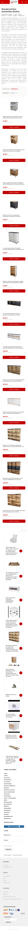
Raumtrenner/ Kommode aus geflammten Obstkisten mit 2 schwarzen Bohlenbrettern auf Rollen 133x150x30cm (13, 446)
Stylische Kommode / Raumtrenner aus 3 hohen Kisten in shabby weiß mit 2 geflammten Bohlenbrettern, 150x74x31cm (13, 412)
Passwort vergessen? (8, 855)
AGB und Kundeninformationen (9, 896)
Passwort (6, 840)
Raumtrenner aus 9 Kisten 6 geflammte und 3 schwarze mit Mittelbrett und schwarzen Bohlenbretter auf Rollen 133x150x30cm (13, 479)
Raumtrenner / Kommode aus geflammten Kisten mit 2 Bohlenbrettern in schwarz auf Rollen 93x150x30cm (13, 380)
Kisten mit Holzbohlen (9, 792)
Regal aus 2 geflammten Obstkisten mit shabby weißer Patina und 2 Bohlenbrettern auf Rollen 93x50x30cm (13, 282)
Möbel (6, 5)
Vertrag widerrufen (6, 882)
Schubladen (7, 812)
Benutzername (7, 834)
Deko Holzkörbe (8, 783)
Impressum (5, 894)
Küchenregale (7, 796)
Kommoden (7, 794)
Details (14, 127)
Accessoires (7, 777)
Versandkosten (6, 865)
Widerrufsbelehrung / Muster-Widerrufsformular (12, 899)
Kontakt (4, 880)
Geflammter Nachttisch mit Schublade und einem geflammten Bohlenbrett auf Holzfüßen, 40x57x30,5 (14, 150)
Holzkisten (6, 787)
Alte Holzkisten (7, 779)
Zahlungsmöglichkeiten (7, 867)
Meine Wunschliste (14, 826)
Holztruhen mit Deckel (9, 789)
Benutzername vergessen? (17, 855)
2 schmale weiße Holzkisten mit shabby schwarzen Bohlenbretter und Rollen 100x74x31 (13, 249)
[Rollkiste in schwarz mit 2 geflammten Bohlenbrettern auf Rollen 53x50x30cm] (14, 205)
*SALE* (5, 773)
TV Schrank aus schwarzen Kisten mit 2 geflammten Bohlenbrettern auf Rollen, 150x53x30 (11, 314)
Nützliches (6, 806)
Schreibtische (7, 810)
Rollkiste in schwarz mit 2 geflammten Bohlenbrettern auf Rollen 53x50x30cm (12, 216)
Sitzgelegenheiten (8, 816)
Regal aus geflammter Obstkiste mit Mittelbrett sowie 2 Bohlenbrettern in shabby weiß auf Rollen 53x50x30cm (14, 183)
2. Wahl (5, 775)
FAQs (4, 878)
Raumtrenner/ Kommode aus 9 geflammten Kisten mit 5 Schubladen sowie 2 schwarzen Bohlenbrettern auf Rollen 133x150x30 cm (14, 511)
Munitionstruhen (8, 802)
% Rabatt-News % (8, 917)
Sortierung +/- (15, 89)
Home (2, 5)
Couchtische (7, 781)
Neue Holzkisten (8, 804)
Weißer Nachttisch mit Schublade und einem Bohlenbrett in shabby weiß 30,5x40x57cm (12, 117)
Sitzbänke (6, 814)
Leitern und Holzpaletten (10, 798)
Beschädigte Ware (6, 876)
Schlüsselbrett (7, 808)
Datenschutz (5, 892)
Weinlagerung (7, 818)
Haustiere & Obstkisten (9, 785)
